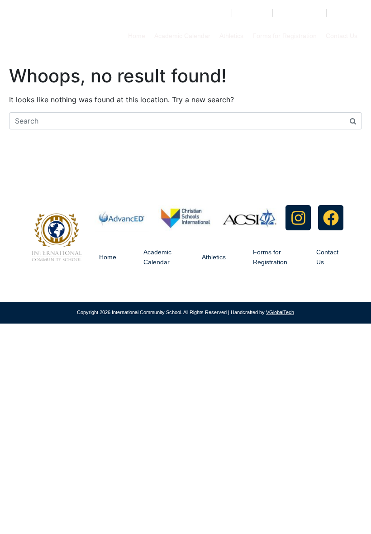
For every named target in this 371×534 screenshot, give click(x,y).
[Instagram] (298, 217)
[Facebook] (330, 217)
